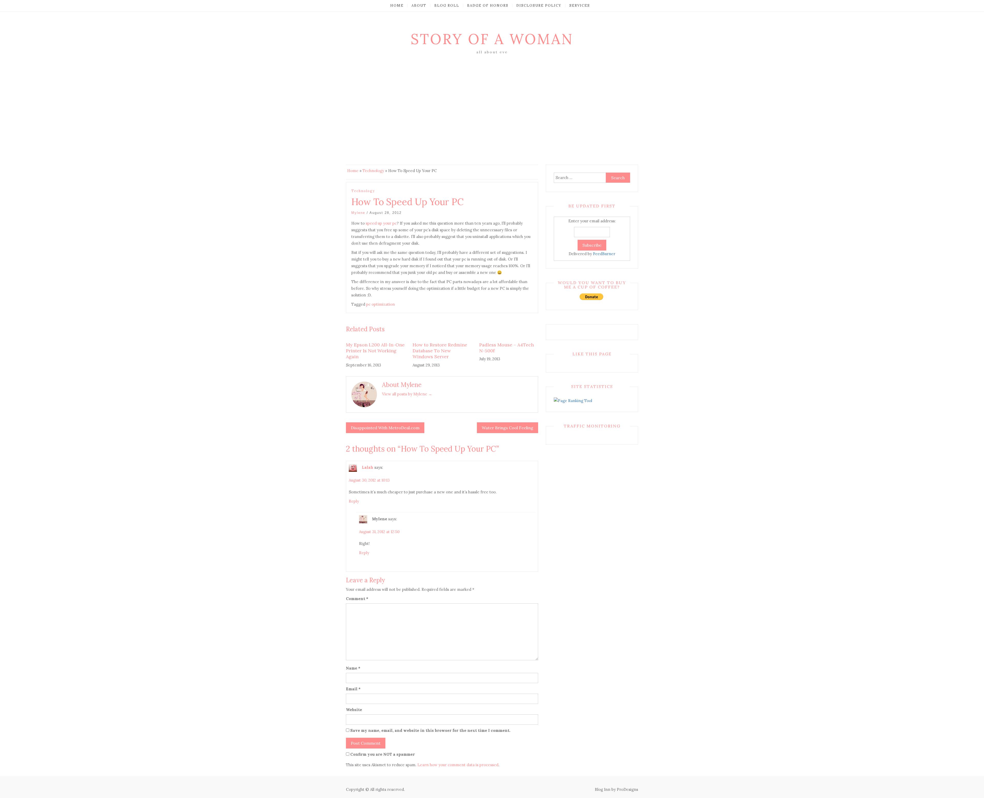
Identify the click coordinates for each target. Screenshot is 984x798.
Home (397, 5)
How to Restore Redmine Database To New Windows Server (440, 351)
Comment (357, 598)
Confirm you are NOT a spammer (382, 754)
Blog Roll (446, 5)
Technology (373, 170)
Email (353, 688)
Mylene (358, 213)
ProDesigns (627, 789)
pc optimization (380, 304)
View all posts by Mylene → (407, 394)
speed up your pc (381, 223)
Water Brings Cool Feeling (507, 427)
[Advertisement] (492, 94)
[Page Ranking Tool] (573, 400)
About (419, 5)
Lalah (367, 467)
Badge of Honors (487, 5)
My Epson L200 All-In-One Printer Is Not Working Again (375, 351)
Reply (354, 501)
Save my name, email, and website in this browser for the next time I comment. (430, 730)
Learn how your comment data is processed (457, 764)
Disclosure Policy (538, 5)
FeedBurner (604, 253)
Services (579, 5)
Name (353, 668)
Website (354, 709)
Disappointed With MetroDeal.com (385, 427)
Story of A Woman (492, 39)
